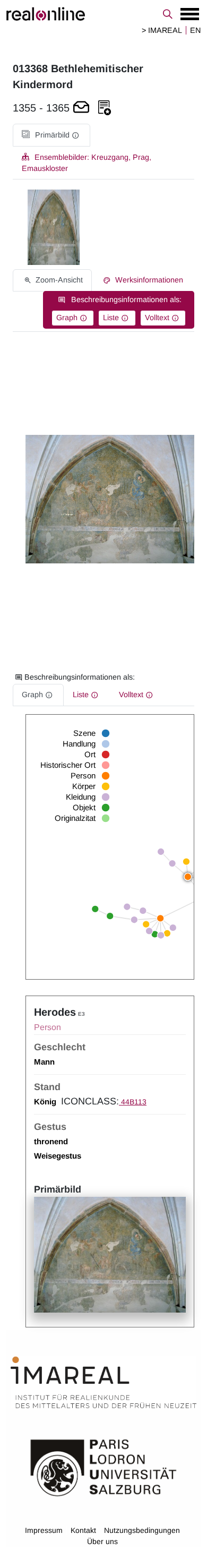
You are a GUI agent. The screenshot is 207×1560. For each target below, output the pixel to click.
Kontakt (83, 1530)
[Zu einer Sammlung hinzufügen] (104, 108)
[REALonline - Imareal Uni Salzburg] (103, 14)
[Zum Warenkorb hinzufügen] (81, 108)
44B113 (132, 1102)
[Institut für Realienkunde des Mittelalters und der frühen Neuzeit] (103, 1382)
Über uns (102, 1541)
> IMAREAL (162, 30)
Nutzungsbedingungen (142, 1530)
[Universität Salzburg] (103, 1467)
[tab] (51, 135)
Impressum (44, 1530)
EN (195, 30)
